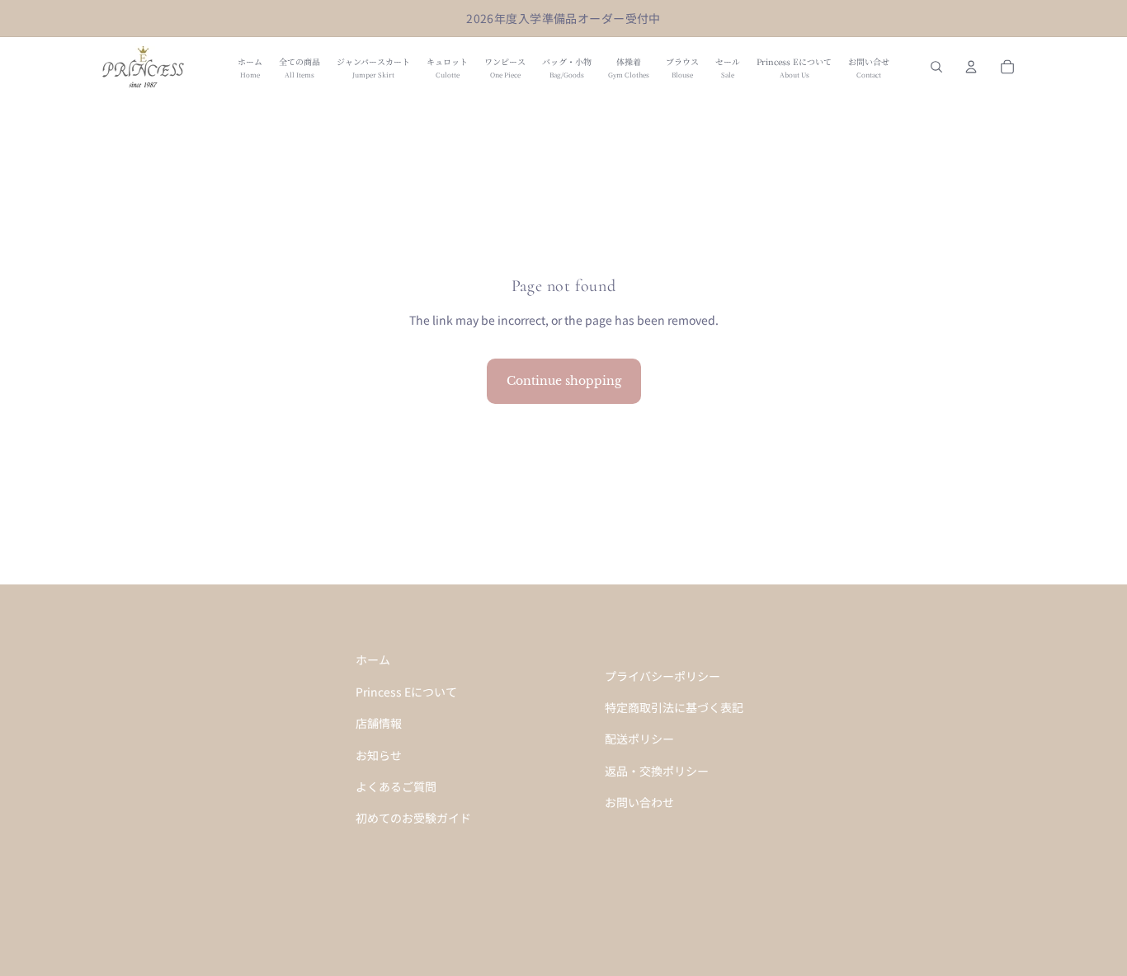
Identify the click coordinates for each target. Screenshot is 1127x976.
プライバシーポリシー (662, 676)
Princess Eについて (406, 691)
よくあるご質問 (396, 786)
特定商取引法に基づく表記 (674, 707)
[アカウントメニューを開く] (971, 67)
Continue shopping (564, 380)
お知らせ (379, 755)
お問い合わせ (639, 802)
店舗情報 (379, 723)
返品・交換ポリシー (657, 770)
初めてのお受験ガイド (413, 817)
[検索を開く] (936, 67)
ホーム (373, 659)
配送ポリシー (639, 738)
